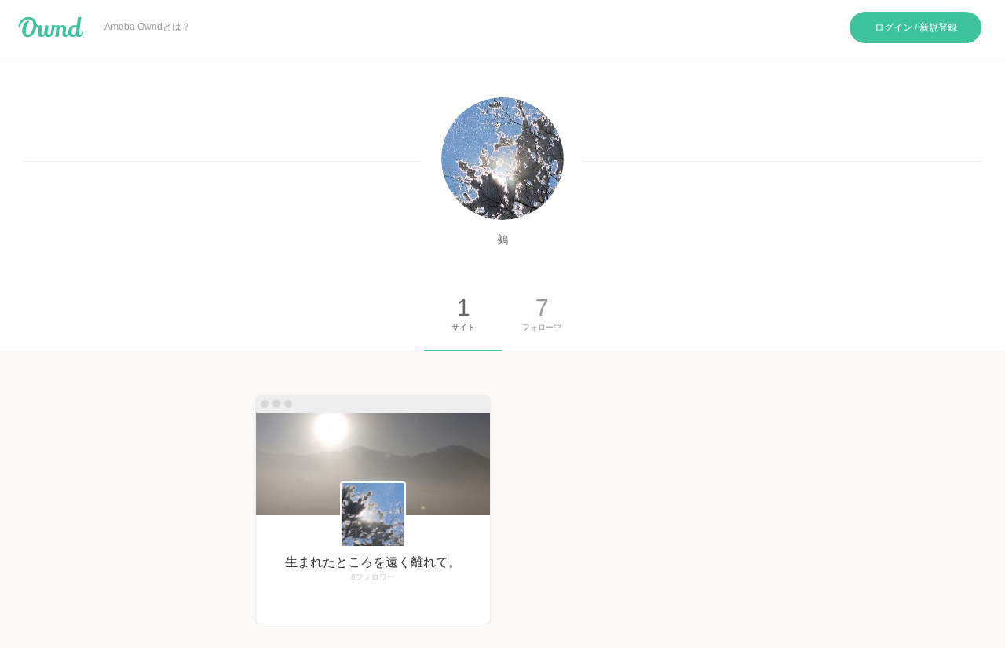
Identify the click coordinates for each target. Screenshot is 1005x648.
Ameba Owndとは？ (147, 26)
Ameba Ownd (50, 27)
